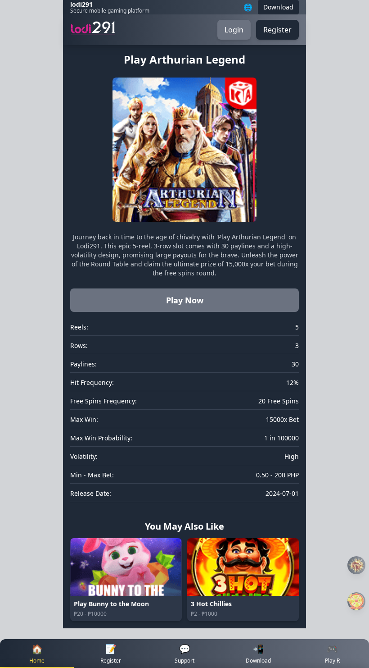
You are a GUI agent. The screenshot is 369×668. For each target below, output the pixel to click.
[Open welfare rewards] (356, 601)
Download (278, 7)
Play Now (184, 300)
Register (277, 30)
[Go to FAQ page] (356, 565)
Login (234, 30)
